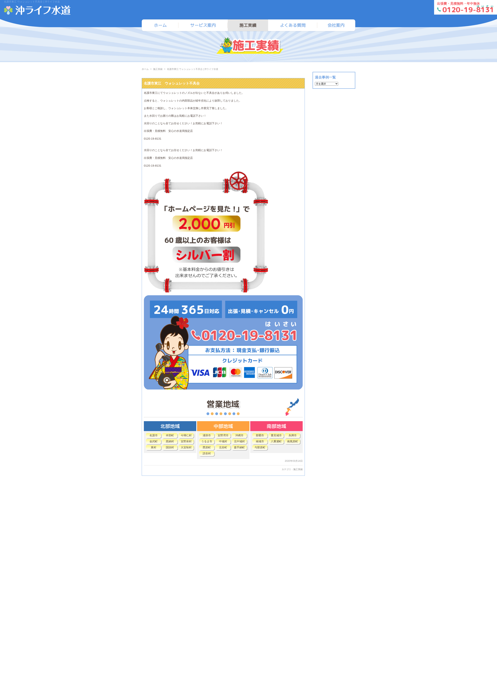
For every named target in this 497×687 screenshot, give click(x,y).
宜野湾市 (223, 435)
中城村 (223, 441)
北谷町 (223, 447)
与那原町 (260, 447)
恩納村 (170, 441)
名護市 (153, 435)
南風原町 (292, 441)
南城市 (260, 441)
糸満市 (292, 435)
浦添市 (207, 435)
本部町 (170, 435)
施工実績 (247, 25)
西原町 (207, 447)
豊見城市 (276, 435)
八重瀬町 (276, 441)
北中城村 (239, 441)
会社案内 (336, 25)
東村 (153, 447)
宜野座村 (186, 441)
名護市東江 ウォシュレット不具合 (172, 83)
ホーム (160, 25)
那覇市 (260, 435)
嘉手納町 (239, 447)
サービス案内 (203, 25)
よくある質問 (293, 25)
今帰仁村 (186, 435)
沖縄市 (239, 435)
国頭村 (170, 447)
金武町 (153, 441)
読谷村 (207, 453)
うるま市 (206, 441)
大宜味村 (186, 447)
